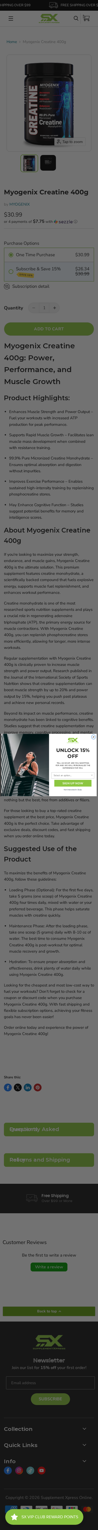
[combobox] (72, 776)
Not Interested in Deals (73, 789)
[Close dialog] (93, 737)
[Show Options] (92, 776)
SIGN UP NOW (72, 783)
